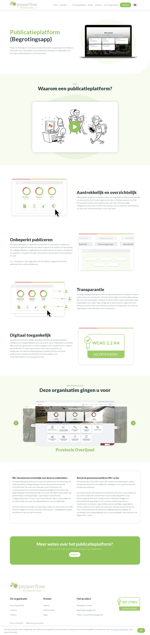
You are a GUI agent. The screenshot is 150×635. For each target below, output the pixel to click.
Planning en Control (84, 605)
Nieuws (46, 605)
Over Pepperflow (111, 5)
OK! (141, 630)
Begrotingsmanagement (86, 610)
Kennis (90, 5)
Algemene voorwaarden (35, 623)
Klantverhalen (48, 610)
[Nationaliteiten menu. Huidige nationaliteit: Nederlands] (135, 5)
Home (55, 5)
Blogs (45, 615)
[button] (16, 423)
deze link (33, 357)
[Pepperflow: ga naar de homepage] (23, 5)
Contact (125, 5)
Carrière (98, 5)
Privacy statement (16, 623)
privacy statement (121, 629)
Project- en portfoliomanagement (90, 615)
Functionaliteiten (79, 5)
